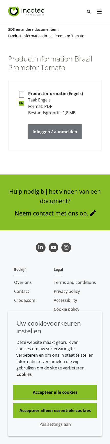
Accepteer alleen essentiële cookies (55, 410)
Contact (21, 291)
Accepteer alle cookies (55, 392)
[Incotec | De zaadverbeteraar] (27, 11)
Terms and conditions (75, 282)
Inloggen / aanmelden (54, 132)
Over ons (23, 282)
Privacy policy (67, 291)
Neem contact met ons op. (51, 213)
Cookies (24, 374)
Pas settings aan (55, 424)
